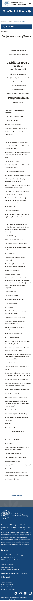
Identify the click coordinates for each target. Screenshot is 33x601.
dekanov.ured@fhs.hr (13, 569)
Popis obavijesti (17, 496)
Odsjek (10, 21)
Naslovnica (3, 21)
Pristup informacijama (7, 587)
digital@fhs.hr (24, 573)
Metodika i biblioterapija (19, 21)
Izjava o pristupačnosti (8, 589)
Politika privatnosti (7, 584)
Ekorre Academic (15, 599)
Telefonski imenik (6, 582)
